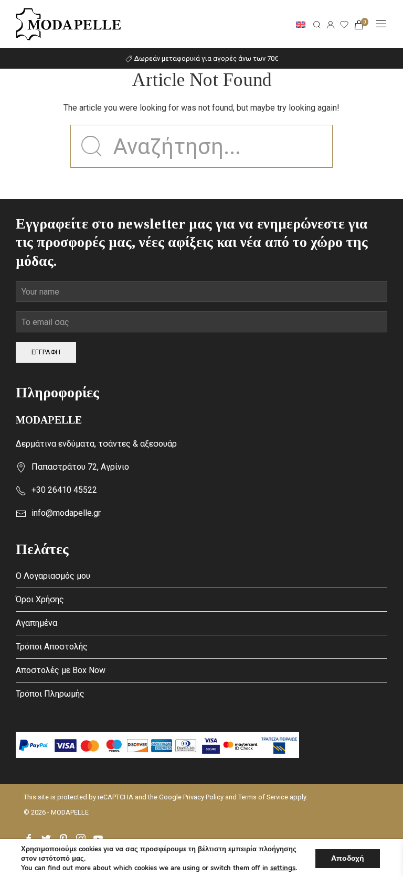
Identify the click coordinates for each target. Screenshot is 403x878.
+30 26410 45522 (64, 490)
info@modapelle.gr (66, 513)
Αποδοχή (347, 858)
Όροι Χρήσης (40, 599)
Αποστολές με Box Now (60, 670)
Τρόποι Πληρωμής (50, 694)
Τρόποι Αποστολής (52, 647)
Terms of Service (263, 797)
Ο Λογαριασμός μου (53, 576)
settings (282, 868)
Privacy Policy (203, 797)
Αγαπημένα (36, 623)
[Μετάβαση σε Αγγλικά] (300, 24)
